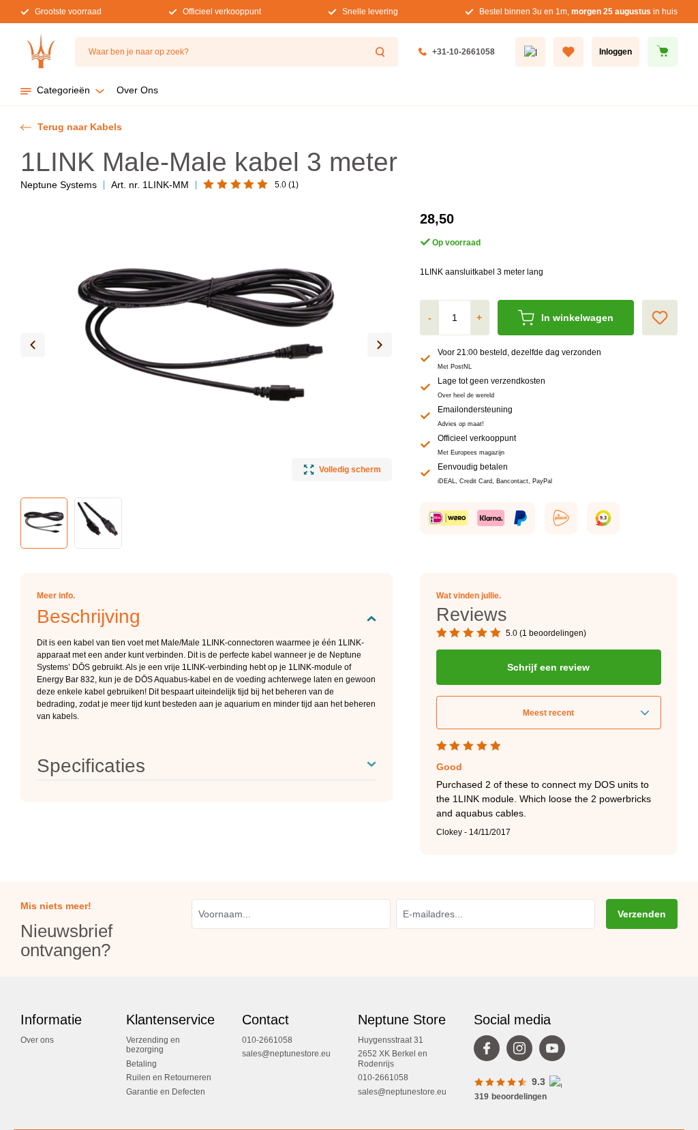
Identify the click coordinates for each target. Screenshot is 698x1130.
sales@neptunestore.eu (286, 1053)
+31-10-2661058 (463, 52)
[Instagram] (522, 1051)
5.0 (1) (287, 184)
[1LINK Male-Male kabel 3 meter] (206, 338)
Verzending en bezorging (153, 1044)
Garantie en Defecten (165, 1092)
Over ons (37, 1040)
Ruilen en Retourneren (168, 1077)
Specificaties (91, 765)
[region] (206, 379)
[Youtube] (555, 1051)
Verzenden (642, 913)
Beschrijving (88, 616)
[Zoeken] (381, 52)
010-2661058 (267, 1040)
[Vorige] (32, 345)
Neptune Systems (58, 184)
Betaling (141, 1064)
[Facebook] (490, 1051)
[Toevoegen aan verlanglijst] (660, 317)
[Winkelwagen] (663, 52)
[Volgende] (379, 345)
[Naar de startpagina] (40, 51)
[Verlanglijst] (568, 52)
